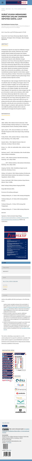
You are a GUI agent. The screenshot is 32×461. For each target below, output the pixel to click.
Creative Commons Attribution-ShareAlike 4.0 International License (15, 430)
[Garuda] (21, 393)
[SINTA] (21, 380)
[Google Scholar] (21, 385)
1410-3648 (8, 442)
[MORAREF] (21, 402)
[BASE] (21, 398)
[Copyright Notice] (8, 365)
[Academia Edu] (21, 411)
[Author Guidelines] (8, 372)
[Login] (8, 353)
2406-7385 (8, 450)
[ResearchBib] (21, 406)
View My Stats (5, 422)
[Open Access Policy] (8, 368)
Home (3, 8)
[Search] (8, 356)
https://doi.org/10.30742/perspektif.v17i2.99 (15, 32)
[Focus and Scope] (8, 361)
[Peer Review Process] (8, 363)
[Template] (8, 375)
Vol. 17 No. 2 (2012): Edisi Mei (19, 8)
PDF (4, 262)
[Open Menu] (2, 2)
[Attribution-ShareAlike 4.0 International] (5, 429)
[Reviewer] (8, 358)
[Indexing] (8, 370)
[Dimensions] (21, 389)
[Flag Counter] (20, 353)
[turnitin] (7, 380)
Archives (8, 8)
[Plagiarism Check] (8, 377)
